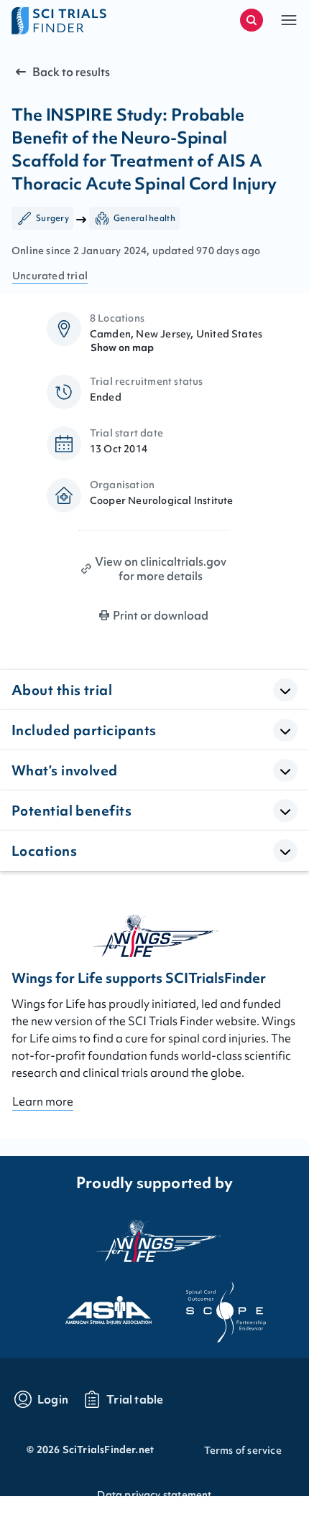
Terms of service (243, 1450)
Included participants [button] (83, 730)
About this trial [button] (61, 690)
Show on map (122, 347)
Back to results (71, 72)
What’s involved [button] (64, 770)
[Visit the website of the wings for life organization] (154, 1240)
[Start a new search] (251, 20)
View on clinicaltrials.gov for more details (160, 569)
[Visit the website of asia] (95, 1305)
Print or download (160, 615)
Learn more (42, 1101)
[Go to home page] (82, 20)
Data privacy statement (154, 1494)
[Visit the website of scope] (213, 1305)
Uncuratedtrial (50, 275)
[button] (289, 20)
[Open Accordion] (285, 689)
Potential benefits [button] (71, 810)
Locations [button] (44, 851)
